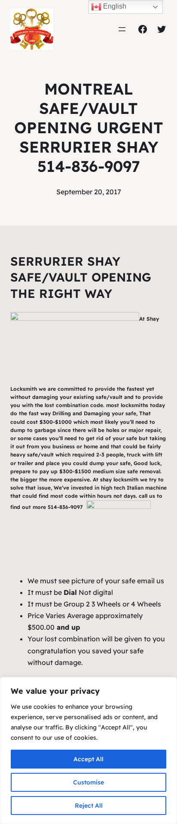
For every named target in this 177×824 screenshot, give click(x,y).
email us (150, 580)
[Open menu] (122, 29)
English (113, 6)
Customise (88, 782)
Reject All (89, 805)
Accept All (88, 759)
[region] (88, 750)
